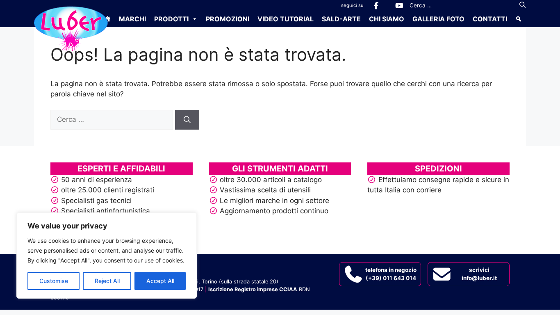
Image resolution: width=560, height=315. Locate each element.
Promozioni (227, 19)
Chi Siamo (386, 19)
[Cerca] (522, 5)
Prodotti (171, 19)
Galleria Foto (438, 19)
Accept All (160, 280)
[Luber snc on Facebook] (376, 5)
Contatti (490, 19)
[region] (106, 255)
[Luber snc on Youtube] (399, 5)
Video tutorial (285, 19)
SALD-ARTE (341, 19)
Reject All (107, 280)
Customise (53, 280)
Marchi (132, 19)
